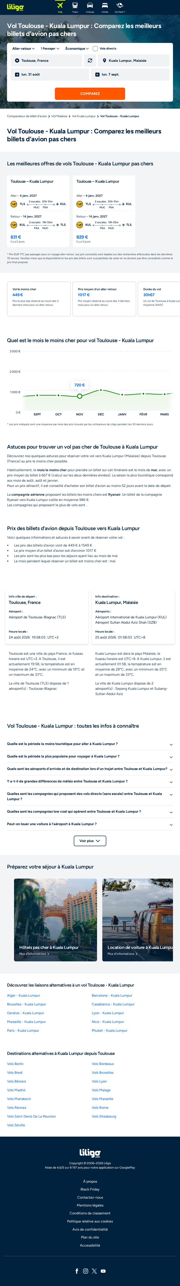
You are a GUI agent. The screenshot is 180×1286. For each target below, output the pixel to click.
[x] (94, 1271)
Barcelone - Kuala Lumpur (112, 995)
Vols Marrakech (19, 1099)
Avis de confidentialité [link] (90, 1229)
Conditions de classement (90, 1213)
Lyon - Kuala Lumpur (108, 1013)
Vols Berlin (15, 1064)
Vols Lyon (99, 1081)
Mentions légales (90, 1205)
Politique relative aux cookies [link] (90, 1221)
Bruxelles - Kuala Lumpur (26, 1004)
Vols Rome (100, 1108)
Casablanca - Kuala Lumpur (113, 1004)
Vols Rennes (16, 1108)
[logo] (15, 7)
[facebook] (76, 1271)
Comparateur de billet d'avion (27, 116)
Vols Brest (15, 1072)
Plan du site (90, 1237)
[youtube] (103, 1271)
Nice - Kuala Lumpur (108, 1022)
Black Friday (90, 1189)
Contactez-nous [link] (90, 1197)
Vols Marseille (102, 1099)
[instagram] (85, 1271)
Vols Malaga (101, 1090)
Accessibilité (90, 1245)
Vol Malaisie (59, 116)
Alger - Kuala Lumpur (23, 995)
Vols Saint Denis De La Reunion (31, 1116)
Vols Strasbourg (104, 1116)
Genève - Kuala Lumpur (25, 1013)
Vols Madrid (16, 1090)
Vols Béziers (16, 1081)
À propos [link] (90, 1181)
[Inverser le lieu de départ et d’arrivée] (90, 60)
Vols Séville (16, 1125)
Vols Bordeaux (103, 1064)
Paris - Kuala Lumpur (23, 1030)
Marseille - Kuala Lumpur (26, 1022)
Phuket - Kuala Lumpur (109, 1030)
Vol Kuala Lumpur (84, 116)
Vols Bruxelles (102, 1072)
